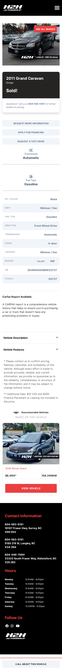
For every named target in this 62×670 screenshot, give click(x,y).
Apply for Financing (31, 132)
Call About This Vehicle (30, 664)
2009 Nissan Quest (16, 468)
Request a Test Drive (30, 141)
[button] (31, 338)
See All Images (45, 29)
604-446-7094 (15, 554)
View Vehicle (31, 488)
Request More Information (31, 123)
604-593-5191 (36, 103)
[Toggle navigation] (57, 8)
